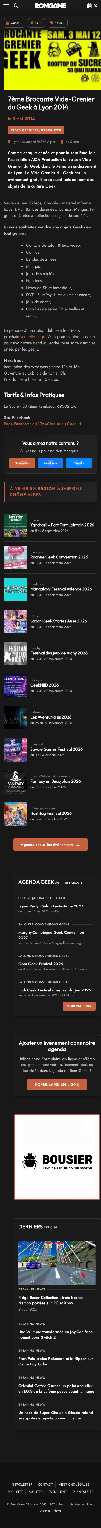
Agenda (45, 1510)
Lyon (16, 141)
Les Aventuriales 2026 (50, 717)
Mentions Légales (74, 1484)
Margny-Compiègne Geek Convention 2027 (51, 935)
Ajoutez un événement (47, 1492)
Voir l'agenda (79, 1006)
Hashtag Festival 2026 (51, 813)
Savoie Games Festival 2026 (56, 749)
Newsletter (22, 1484)
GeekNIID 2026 (44, 685)
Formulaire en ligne (57, 1084)
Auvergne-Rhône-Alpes (38, 141)
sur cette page (32, 337)
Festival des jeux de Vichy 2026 (59, 653)
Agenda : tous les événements (50, 844)
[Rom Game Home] (50, 5)
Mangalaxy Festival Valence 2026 (61, 588)
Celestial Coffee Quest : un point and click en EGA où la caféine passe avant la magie (56, 1388)
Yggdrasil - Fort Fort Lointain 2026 (62, 524)
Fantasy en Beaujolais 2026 (55, 781)
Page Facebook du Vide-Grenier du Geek (40, 424)
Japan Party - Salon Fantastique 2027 (50, 906)
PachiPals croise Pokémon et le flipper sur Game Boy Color (55, 1361)
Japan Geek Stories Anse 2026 (58, 620)
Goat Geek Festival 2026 (40, 964)
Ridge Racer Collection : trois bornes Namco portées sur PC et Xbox (50, 1300)
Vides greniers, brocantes (36, 130)
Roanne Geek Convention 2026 (59, 556)
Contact (45, 1484)
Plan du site (83, 1492)
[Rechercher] (16, 5)
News (57, 1510)
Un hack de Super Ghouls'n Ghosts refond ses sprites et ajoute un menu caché (55, 1415)
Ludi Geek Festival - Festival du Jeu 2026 (54, 990)
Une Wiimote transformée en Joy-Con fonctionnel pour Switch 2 (55, 1334)
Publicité (15, 1492)
